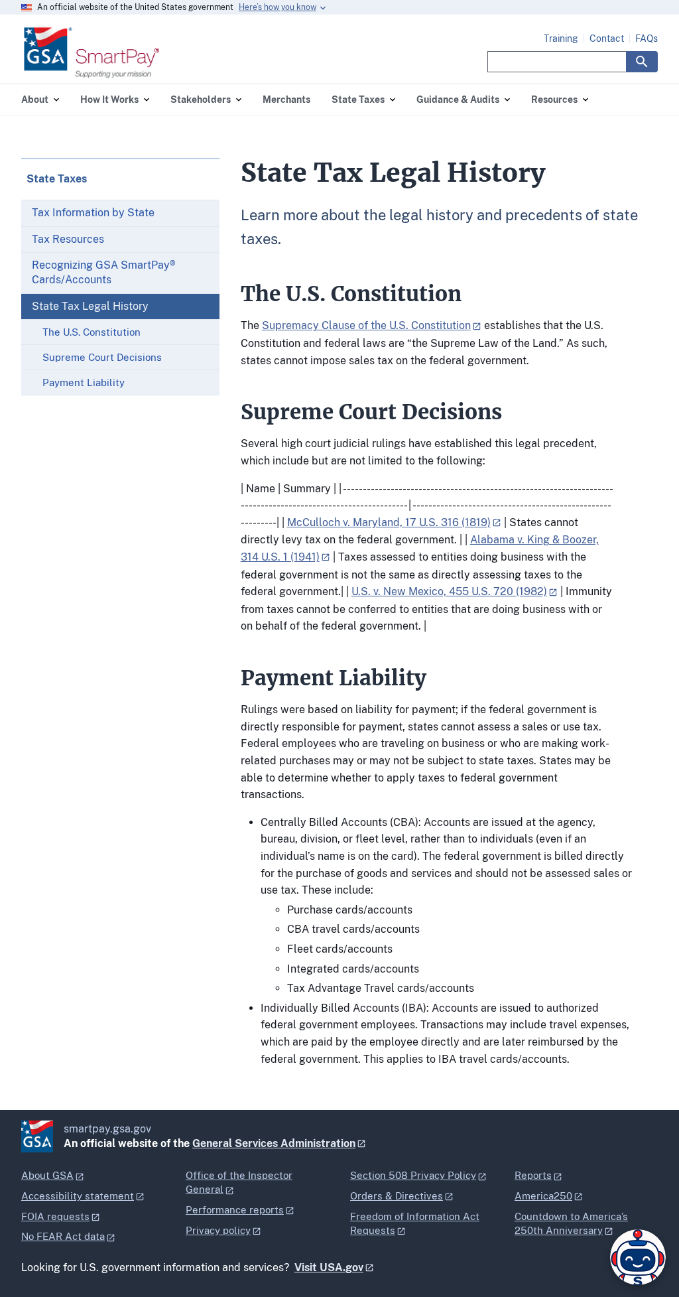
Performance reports (235, 1209)
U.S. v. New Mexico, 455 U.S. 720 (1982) (449, 591)
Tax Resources (68, 239)
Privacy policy (218, 1230)
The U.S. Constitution (91, 332)
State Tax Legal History (90, 306)
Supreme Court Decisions (102, 357)
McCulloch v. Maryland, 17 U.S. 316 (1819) (389, 522)
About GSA (47, 1175)
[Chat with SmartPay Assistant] (638, 1257)
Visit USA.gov (328, 1267)
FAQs (646, 38)
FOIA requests (55, 1216)
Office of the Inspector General (239, 1182)
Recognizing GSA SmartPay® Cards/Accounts (104, 272)
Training (561, 38)
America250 (543, 1195)
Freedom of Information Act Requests (414, 1223)
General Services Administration (273, 1143)
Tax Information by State (93, 212)
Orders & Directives (396, 1195)
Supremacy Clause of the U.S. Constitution (366, 325)
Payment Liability (83, 382)
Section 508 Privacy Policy (413, 1175)
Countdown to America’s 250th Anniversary (571, 1223)
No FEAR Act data (63, 1236)
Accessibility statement (77, 1195)
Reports (533, 1175)
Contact (606, 38)
